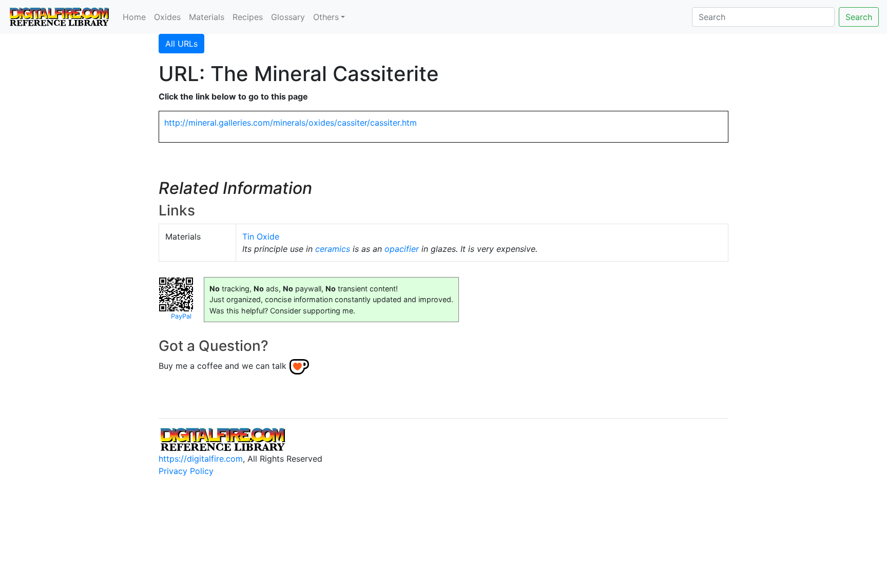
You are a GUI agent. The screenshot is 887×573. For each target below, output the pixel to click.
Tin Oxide (260, 236)
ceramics (332, 249)
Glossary (288, 17)
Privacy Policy (186, 471)
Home (134, 17)
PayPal (181, 316)
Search (858, 17)
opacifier (401, 249)
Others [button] (326, 17)
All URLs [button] (181, 43)
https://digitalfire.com (201, 458)
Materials (206, 17)
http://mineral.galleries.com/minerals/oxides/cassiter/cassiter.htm (290, 122)
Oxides (167, 17)
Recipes (248, 17)
